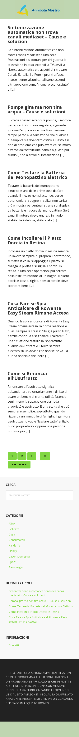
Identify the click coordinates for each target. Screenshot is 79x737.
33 (47, 456)
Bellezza (14, 529)
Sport (12, 562)
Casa (12, 534)
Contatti (14, 645)
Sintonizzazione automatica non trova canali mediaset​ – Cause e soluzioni (37, 34)
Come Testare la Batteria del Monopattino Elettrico (37, 174)
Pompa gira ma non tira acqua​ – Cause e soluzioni (37, 109)
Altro (12, 523)
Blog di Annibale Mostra (39, 9)
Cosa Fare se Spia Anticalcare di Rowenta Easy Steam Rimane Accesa (38, 308)
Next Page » (19, 465)
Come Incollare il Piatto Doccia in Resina (35, 240)
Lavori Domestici (19, 556)
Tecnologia (16, 567)
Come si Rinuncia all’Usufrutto (27, 375)
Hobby (13, 551)
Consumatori (17, 540)
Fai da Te (14, 545)
